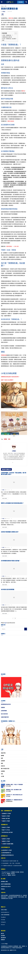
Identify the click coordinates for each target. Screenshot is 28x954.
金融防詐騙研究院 (5, 717)
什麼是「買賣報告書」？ (7, 35)
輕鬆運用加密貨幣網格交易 (8, 855)
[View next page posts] (15, 618)
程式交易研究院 (4, 713)
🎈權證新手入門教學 (5, 841)
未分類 (2, 776)
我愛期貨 (3, 707)
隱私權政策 (3, 937)
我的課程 (21, 2)
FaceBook (3, 917)
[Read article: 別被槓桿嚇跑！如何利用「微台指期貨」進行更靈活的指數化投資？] (14, 482)
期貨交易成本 (11, 121)
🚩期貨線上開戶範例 (5, 818)
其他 (2, 773)
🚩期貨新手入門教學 (5, 816)
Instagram (3, 922)
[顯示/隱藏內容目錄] (15, 33)
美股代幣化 (3, 753)
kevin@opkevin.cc (5, 912)
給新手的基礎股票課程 (6, 884)
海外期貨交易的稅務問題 (7, 589)
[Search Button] (26, 2)
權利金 (23, 91)
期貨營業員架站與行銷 (6, 704)
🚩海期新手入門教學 (5, 821)
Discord (3, 924)
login (5, 622)
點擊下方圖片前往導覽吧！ (7, 380)
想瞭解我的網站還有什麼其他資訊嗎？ (10, 376)
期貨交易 (11, 18)
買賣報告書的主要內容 (7, 37)
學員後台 (3, 889)
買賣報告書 (3, 355)
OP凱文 (3, 11)
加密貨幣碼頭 (4, 710)
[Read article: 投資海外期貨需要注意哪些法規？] (14, 539)
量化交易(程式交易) (5, 768)
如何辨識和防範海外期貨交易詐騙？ (10, 561)
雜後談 (8, 873)
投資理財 (3, 771)
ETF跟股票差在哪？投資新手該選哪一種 (9, 860)
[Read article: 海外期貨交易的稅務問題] (14, 597)
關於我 (2, 933)
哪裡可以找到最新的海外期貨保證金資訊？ (12, 503)
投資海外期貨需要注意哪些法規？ (10, 532)
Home (2, 6)
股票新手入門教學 (6, 838)
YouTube (3, 919)
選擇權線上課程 (4, 881)
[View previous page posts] (13, 618)
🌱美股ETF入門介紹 (5, 829)
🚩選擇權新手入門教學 (6, 813)
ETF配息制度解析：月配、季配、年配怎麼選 (10, 863)
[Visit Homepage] (10, 2)
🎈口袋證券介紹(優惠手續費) (7, 843)
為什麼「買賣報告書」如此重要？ (9, 38)
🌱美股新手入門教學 (5, 827)
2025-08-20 (8, 518)
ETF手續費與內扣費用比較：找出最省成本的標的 (11, 865)
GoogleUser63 (5, 872)
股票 (2, 758)
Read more (5, 498)
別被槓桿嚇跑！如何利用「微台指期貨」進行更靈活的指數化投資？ (13, 473)
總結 (3, 40)
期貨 (5, 6)
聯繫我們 (3, 939)
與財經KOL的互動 (15, 872)
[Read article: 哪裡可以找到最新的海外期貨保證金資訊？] (14, 511)
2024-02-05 (9, 11)
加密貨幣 (3, 760)
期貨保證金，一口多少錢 (12, 246)
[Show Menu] (1, 2)
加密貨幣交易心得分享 (6, 886)
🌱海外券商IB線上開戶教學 (7, 832)
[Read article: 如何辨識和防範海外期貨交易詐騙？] (14, 568)
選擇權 (5, 439)
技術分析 (3, 765)
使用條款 (3, 935)
